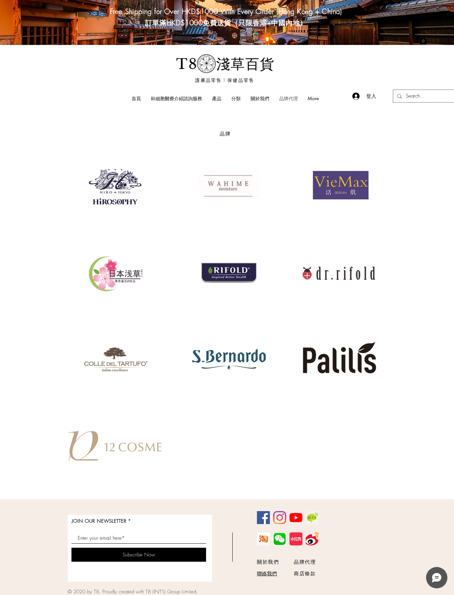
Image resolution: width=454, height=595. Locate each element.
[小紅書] (295, 538)
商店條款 (305, 573)
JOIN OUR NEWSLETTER (98, 520)
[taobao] (263, 538)
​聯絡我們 (267, 573)
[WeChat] (279, 538)
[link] (423, 39)
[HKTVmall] (312, 517)
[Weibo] (312, 538)
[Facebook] (263, 517)
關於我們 (268, 562)
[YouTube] (295, 517)
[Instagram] (279, 517)
